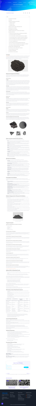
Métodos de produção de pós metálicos (14, 21)
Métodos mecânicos (12, 22)
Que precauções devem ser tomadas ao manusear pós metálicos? (19, 37)
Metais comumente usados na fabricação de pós (15, 26)
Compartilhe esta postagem (12, 18)
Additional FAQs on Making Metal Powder (14, 46)
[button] (2, 404)
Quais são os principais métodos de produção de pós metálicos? (18, 33)
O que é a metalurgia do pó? (14, 41)
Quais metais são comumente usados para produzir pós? (17, 42)
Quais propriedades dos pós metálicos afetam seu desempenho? (18, 38)
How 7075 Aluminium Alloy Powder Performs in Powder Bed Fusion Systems (24, 387)
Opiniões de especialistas (12, 50)
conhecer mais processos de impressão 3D (11, 268)
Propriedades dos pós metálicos (13, 29)
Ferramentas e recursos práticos (13, 51)
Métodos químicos (12, 25)
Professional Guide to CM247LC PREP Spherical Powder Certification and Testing (11, 387)
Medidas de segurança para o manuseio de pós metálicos (16, 30)
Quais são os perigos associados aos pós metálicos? (17, 45)
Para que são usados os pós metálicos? (15, 34)
